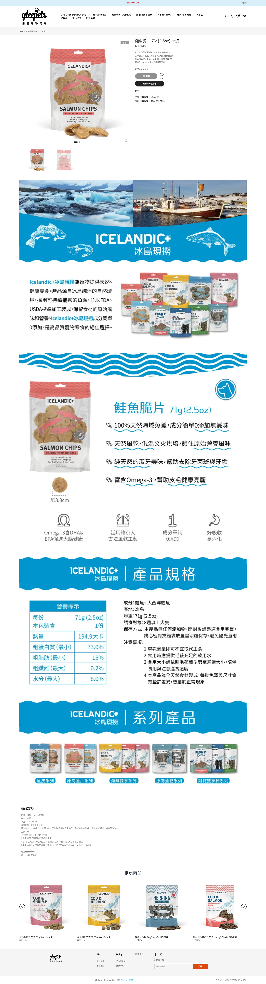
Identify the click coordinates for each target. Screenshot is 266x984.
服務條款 (120, 965)
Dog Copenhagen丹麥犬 (73, 14)
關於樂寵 (100, 961)
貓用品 (64, 18)
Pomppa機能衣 (164, 14)
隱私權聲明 (121, 961)
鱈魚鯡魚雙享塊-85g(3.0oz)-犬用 (94, 937)
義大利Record (184, 14)
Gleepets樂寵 (127, 980)
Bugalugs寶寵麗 (144, 14)
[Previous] (22, 906)
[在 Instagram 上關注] (161, 954)
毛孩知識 (76, 18)
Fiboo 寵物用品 (98, 14)
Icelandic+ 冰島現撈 (150, 97)
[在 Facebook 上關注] (155, 954)
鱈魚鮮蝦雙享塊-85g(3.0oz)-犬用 (36, 937)
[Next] (244, 906)
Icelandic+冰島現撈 (121, 14)
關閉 (22, 3)
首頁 (21, 31)
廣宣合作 (139, 954)
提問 (137, 91)
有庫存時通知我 (149, 83)
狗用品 (199, 14)
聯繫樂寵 (100, 965)
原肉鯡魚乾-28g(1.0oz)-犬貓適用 (151, 937)
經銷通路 (90, 18)
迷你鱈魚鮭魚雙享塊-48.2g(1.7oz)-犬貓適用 (215, 937)
